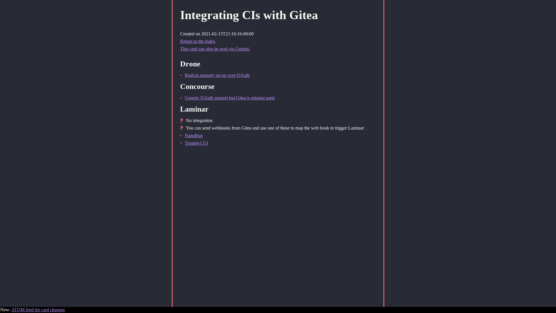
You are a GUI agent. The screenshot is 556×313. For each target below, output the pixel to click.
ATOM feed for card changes (38, 309)
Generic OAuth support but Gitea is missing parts (230, 97)
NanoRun (194, 135)
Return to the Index (197, 41)
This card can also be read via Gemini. (215, 48)
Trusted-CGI (196, 143)
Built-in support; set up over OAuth (217, 75)
